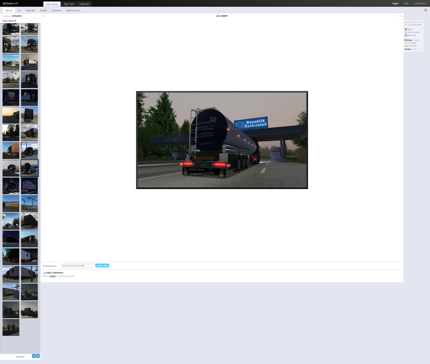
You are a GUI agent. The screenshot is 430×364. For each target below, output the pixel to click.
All (19, 10)
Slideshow (20, 356)
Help (406, 3)
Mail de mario (73, 10)
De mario (52, 4)
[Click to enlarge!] (222, 140)
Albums (9, 10)
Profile (43, 10)
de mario (415, 24)
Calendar (30, 10)
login (53, 276)
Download (411, 35)
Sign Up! (69, 4)
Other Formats (413, 32)
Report (410, 29)
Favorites (56, 10)
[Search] (425, 10)
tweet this (102, 265)
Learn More (420, 3)
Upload (84, 4)
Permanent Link (49, 265)
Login (395, 3)
